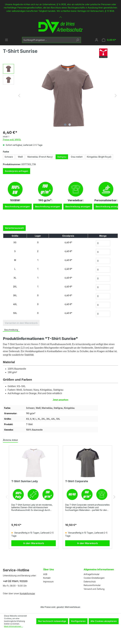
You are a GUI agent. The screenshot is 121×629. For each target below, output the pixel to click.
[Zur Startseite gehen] (60, 26)
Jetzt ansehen (60, 400)
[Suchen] (77, 40)
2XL (15, 286)
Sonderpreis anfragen (16, 171)
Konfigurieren (78, 621)
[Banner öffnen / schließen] (60, 15)
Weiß (20, 157)
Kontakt (46, 578)
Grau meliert (76, 157)
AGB (45, 574)
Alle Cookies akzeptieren (104, 621)
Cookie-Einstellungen (94, 578)
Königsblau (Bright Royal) (99, 157)
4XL (15, 304)
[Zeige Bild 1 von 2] (65, 124)
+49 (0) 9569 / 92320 (15, 581)
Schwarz (9, 157)
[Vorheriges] (19, 95)
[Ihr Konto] (96, 40)
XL (15, 277)
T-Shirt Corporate (76, 481)
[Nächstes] (115, 95)
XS (15, 242)
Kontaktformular (27, 593)
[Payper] (103, 53)
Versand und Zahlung (94, 589)
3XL (15, 295)
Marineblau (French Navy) (40, 157)
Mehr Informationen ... (13, 626)
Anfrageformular (91, 574)
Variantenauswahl (14, 228)
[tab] (11, 330)
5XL (15, 313)
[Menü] (6, 40)
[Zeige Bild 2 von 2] (69, 124)
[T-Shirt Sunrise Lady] (33, 462)
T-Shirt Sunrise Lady (24, 481)
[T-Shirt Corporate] (87, 462)
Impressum (48, 581)
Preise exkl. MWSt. (12, 139)
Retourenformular (92, 585)
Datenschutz (90, 581)
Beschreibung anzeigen (17, 206)
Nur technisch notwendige (52, 621)
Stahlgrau (61, 157)
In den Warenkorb (33, 543)
